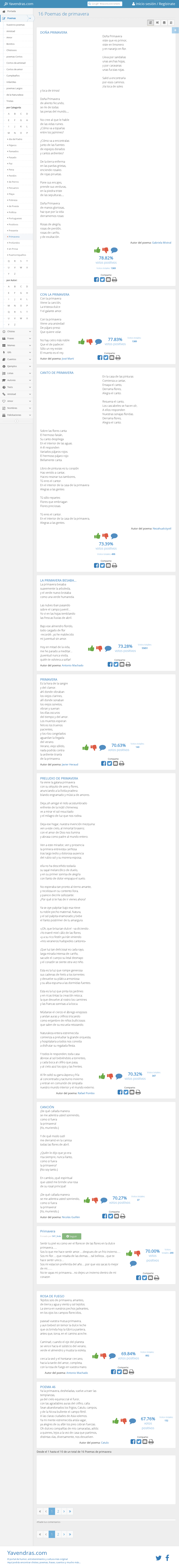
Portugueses (15, 218)
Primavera (14, 236)
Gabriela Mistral (161, 242)
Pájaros (12, 145)
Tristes (9, 101)
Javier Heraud (70, 764)
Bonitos (10, 43)
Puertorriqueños (17, 254)
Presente (13, 230)
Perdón (12, 175)
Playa (11, 194)
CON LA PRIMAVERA (54, 294)
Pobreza (13, 200)
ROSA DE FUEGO (52, 1296)
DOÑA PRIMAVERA (53, 32)
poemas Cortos (14, 56)
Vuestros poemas (15, 24)
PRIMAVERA (48, 679)
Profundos (14, 242)
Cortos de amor (14, 69)
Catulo (105, 1442)
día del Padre (15, 139)
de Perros (14, 181)
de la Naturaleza (14, 94)
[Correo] (109, 280)
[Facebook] (97, 280)
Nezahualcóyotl (162, 528)
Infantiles (11, 82)
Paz (10, 163)
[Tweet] (103, 280)
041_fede (56, 1236)
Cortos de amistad (16, 62)
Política (12, 212)
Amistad (10, 31)
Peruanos (14, 187)
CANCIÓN (47, 1107)
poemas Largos (14, 88)
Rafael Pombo (86, 1093)
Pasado (12, 157)
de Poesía (14, 206)
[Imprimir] (115, 280)
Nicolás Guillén (71, 1217)
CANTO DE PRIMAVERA (56, 373)
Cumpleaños (13, 75)
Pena (11, 169)
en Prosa (13, 248)
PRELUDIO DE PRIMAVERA (59, 778)
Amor (9, 37)
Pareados (14, 151)
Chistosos (11, 50)
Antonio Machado (72, 665)
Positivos (13, 224)
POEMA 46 (47, 1387)
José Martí (68, 358)
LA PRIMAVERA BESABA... (58, 580)
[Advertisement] (69, 60)
